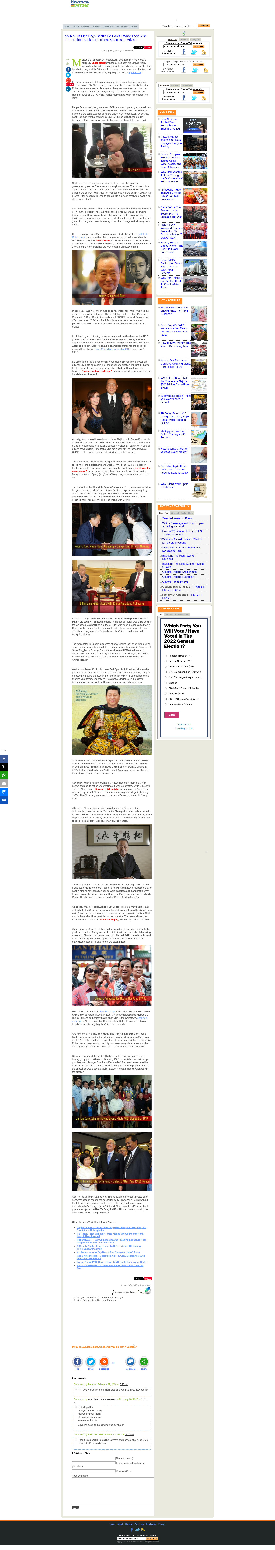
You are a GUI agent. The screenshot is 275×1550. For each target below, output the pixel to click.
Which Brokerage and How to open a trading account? (183, 525)
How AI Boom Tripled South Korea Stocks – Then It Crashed (170, 124)
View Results (183, 724)
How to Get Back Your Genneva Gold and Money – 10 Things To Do (176, 363)
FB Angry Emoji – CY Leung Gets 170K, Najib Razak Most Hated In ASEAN (175, 418)
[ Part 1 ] (198, 586)
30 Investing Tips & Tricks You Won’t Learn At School (176, 399)
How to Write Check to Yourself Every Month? (174, 450)
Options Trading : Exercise (178, 576)
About (75, 27)
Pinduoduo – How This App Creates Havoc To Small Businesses (171, 194)
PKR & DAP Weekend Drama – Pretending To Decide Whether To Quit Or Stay (172, 231)
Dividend (175, 513)
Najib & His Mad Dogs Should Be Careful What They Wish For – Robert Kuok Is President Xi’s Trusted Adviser (106, 37)
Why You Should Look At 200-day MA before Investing (182, 541)
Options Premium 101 (175, 581)
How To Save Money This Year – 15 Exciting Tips (176, 344)
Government (104, 1297)
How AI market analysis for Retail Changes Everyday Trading (172, 141)
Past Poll (169, 615)
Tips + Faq (163, 513)
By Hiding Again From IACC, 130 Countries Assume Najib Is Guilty (174, 469)
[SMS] (4, 792)
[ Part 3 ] (177, 589)
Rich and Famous (106, 1300)
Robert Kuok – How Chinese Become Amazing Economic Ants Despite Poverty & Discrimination (111, 1241)
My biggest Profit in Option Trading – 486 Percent (173, 434)
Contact (85, 27)
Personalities (89, 1300)
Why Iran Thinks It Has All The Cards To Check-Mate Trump (172, 282)
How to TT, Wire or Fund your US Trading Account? (182, 533)
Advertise (96, 27)
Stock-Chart (122, 27)
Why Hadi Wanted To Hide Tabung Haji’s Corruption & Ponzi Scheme (172, 177)
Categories (195, 39)
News (190, 513)
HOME (67, 27)
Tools (183, 513)
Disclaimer (108, 27)
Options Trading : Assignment (179, 571)
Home (112, 1524)
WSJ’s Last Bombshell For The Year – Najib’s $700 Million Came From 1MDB (175, 383)
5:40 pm (124, 1384)
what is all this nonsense (101, 1399)
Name (119, 1458)
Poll (160, 615)
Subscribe (172, 39)
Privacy (134, 27)
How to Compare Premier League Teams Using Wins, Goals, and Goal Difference (171, 161)
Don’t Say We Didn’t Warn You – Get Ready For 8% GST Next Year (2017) (174, 330)
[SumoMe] (4, 800)
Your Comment (80, 1475)
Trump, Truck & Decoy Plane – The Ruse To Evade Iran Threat (172, 247)
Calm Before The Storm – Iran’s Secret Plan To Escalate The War (171, 212)
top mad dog (135, 72)
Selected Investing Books (177, 518)
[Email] (4, 783)
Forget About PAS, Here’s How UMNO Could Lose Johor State (111, 1262)
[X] (4, 767)
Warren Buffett (182, 615)
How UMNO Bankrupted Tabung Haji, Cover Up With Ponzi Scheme (172, 266)
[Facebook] (4, 759)
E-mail (119, 1463)
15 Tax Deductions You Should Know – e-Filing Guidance (174, 310)
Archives (184, 39)
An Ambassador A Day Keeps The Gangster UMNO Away (108, 1252)
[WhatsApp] (4, 775)
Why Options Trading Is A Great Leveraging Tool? (181, 549)
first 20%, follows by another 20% (112, 349)
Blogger (80, 1297)
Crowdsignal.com (184, 728)
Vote (171, 714)
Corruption (91, 1297)
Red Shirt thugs (108, 1011)
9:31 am (129, 1434)
